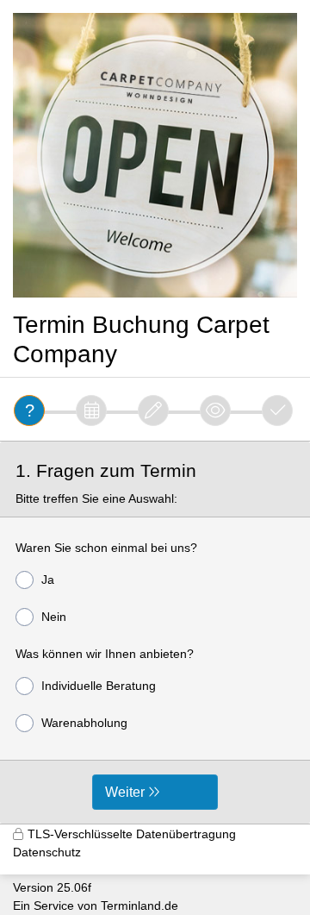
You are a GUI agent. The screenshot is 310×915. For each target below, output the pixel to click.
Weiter (125, 792)
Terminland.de (139, 905)
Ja (47, 579)
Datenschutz (47, 852)
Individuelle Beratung (98, 686)
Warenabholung (84, 723)
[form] (155, 632)
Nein (53, 617)
